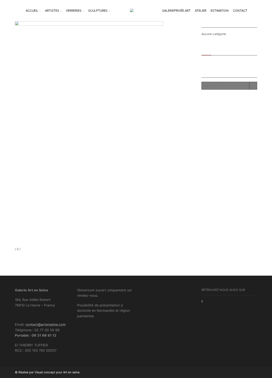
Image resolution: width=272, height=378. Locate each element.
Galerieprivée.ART (176, 10)
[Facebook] (16, 257)
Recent (206, 50)
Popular (220, 50)
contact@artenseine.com (46, 324)
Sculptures (98, 10)
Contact (240, 10)
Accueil (32, 10)
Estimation (220, 10)
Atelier (200, 10)
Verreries (73, 10)
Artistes (52, 10)
